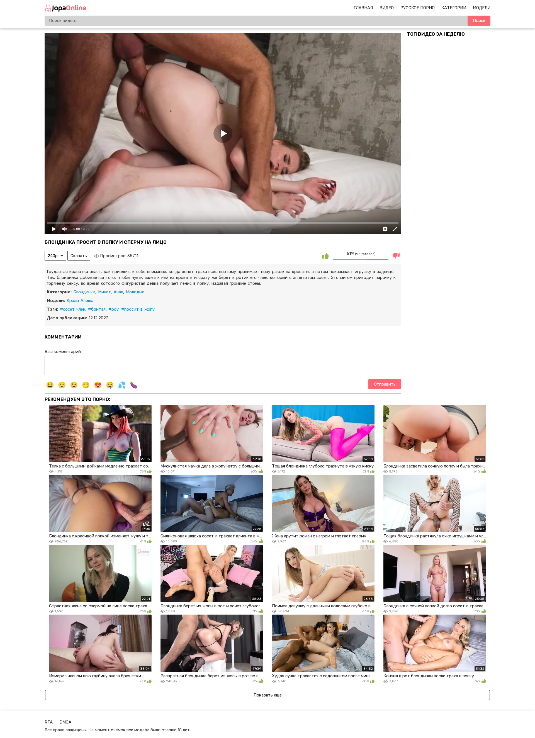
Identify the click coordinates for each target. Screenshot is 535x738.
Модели (481, 7)
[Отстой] (396, 256)
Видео (387, 7)
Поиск (479, 20)
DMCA (65, 722)
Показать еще (268, 695)
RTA (49, 722)
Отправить (385, 384)
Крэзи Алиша (80, 300)
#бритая (97, 309)
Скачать (78, 255)
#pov (113, 309)
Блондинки (84, 291)
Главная (363, 7)
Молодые (135, 291)
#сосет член (72, 309)
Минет (104, 291)
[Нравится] (325, 256)
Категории (453, 7)
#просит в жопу (138, 309)
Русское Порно (417, 7)
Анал (118, 291)
